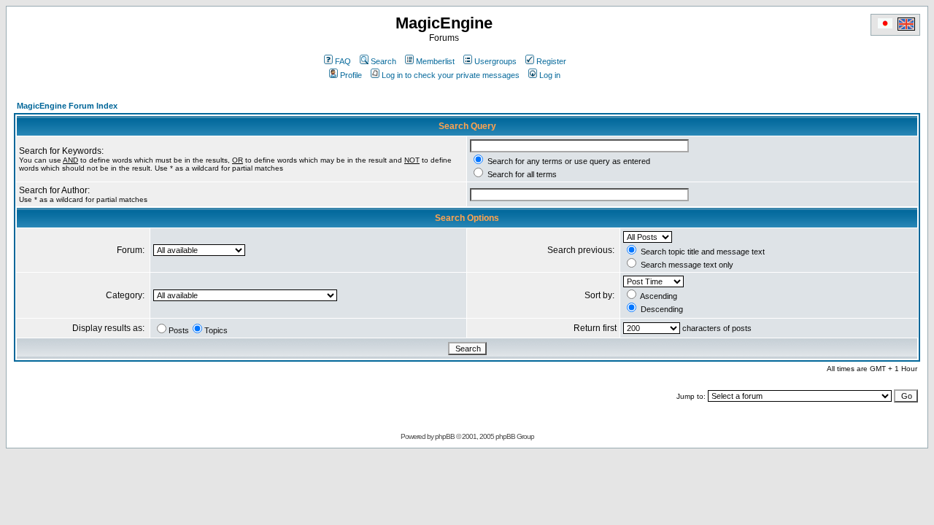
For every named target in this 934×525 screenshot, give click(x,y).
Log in (549, 75)
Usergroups (495, 61)
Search (383, 61)
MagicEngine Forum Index (67, 105)
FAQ (343, 61)
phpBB (445, 436)
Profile (351, 75)
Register (551, 61)
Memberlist (435, 61)
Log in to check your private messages (451, 75)
